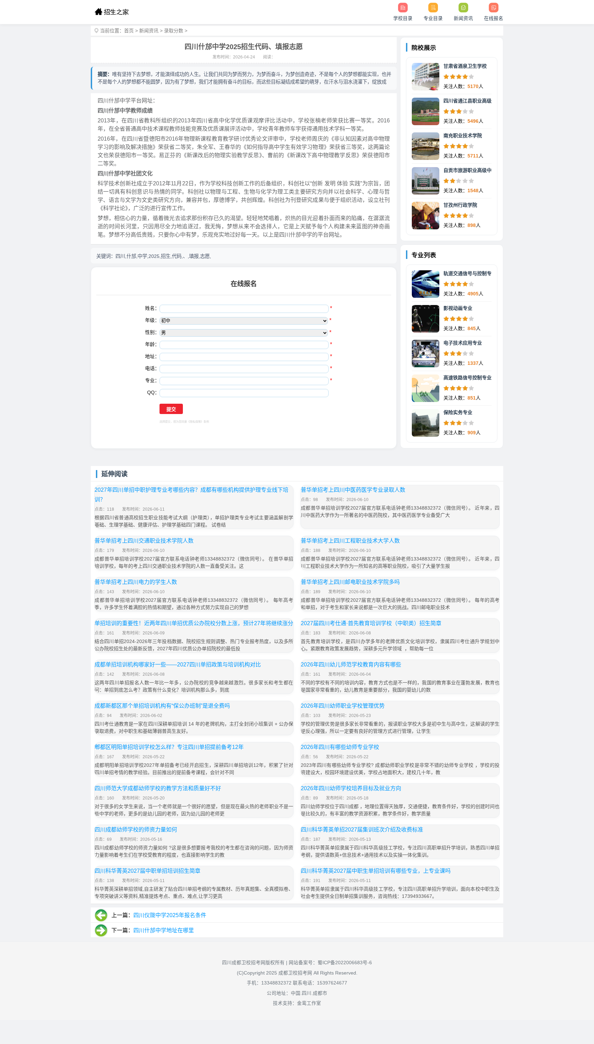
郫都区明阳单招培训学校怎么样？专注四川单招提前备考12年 (169, 747)
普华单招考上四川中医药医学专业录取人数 (353, 490)
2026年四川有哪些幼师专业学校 (340, 747)
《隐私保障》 (195, 421)
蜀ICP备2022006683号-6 (345, 962)
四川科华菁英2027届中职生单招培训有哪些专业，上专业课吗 (376, 871)
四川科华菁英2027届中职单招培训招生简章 (147, 871)
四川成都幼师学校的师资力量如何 (136, 830)
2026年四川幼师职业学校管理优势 (343, 706)
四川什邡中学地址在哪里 (163, 930)
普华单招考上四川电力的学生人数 (136, 582)
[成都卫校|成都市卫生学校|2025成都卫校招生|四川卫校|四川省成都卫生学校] (111, 12)
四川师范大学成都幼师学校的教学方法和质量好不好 (158, 788)
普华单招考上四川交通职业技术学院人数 (144, 541)
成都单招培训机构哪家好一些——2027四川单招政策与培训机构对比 (178, 664)
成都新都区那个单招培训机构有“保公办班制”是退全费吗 (162, 706)
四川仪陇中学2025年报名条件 (169, 915)
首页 (129, 30)
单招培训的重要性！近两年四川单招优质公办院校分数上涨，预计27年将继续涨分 (194, 623)
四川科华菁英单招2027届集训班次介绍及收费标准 (362, 830)
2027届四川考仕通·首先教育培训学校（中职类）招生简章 (371, 623)
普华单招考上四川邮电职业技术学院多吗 (350, 582)
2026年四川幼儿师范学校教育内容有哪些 (351, 664)
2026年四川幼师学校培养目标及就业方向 (351, 788)
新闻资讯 (148, 30)
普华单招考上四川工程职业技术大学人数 (350, 541)
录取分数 (173, 30)
